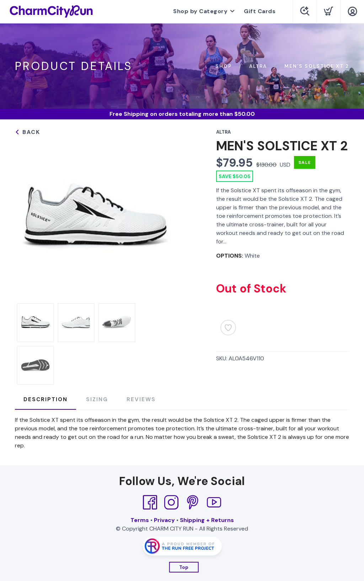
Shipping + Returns (207, 520)
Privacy (164, 520)
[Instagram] (171, 502)
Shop (223, 66)
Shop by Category (200, 11)
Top (184, 567)
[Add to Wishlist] (228, 327)
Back (30, 132)
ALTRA (258, 66)
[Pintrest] (192, 502)
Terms (139, 520)
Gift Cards (259, 11)
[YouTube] (214, 502)
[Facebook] (150, 502)
